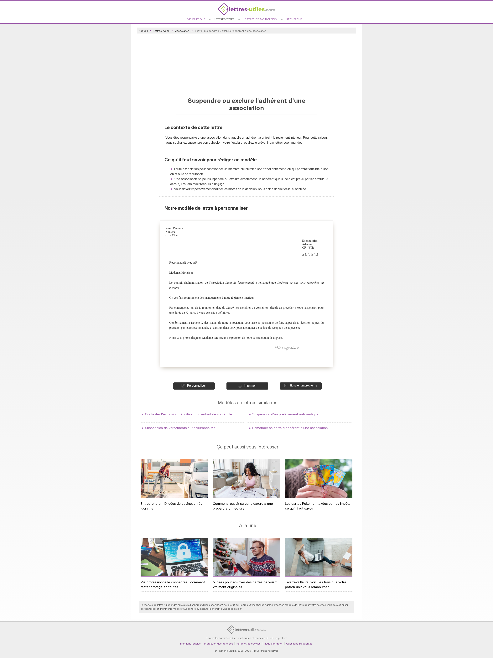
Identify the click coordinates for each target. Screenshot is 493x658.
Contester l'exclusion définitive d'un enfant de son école (188, 414)
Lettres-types (224, 19)
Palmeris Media (227, 650)
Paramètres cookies (248, 643)
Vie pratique (196, 19)
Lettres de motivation (260, 19)
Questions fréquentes (299, 643)
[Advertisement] (246, 64)
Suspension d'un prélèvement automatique (285, 414)
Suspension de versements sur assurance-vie (180, 428)
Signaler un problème (303, 385)
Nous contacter (273, 643)
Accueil (143, 30)
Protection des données (218, 643)
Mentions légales (190, 643)
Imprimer (250, 385)
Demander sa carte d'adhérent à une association (290, 428)
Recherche (294, 19)
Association (182, 30)
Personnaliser (196, 385)
